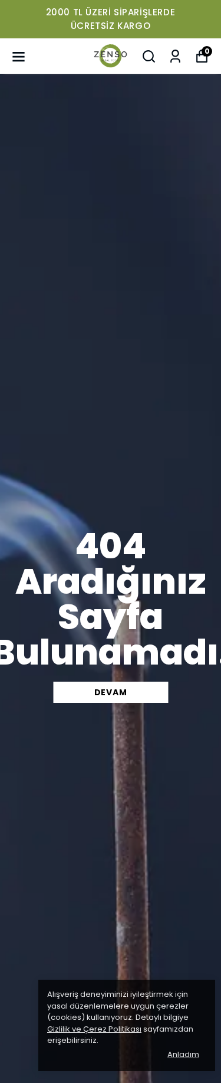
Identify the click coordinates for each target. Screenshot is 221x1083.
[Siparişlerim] (175, 56)
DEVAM (110, 692)
